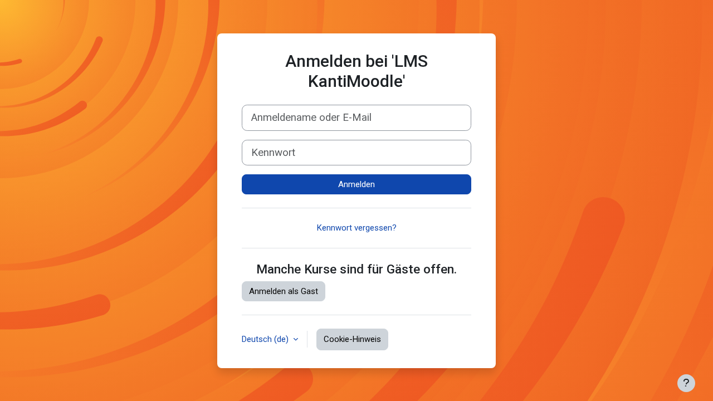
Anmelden (356, 184)
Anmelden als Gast (283, 291)
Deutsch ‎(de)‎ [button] (266, 339)
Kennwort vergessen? (357, 228)
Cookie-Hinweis (352, 339)
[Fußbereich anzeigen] (686, 383)
